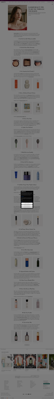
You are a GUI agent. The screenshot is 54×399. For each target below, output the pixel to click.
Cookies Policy (22, 196)
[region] (27, 199)
